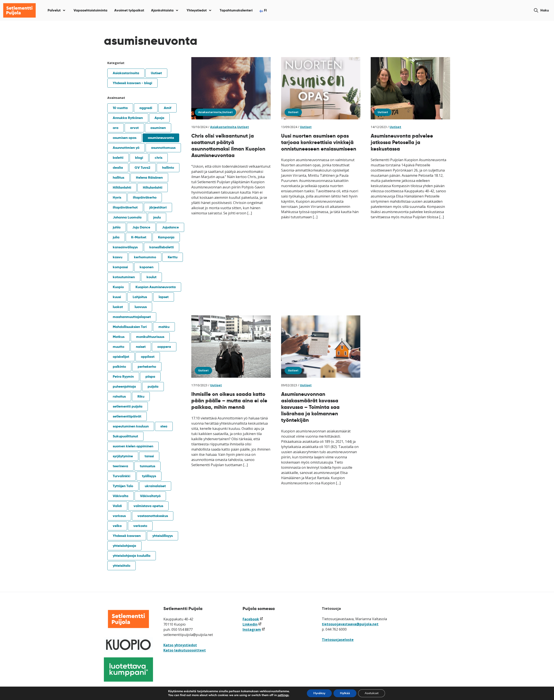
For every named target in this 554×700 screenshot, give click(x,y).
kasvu (117, 257)
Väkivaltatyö (150, 496)
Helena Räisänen (149, 177)
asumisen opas (124, 137)
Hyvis (117, 197)
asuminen (158, 127)
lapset (164, 297)
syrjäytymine (123, 456)
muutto (118, 346)
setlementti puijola (127, 406)
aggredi (145, 108)
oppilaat (148, 356)
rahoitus (119, 396)
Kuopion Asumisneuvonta (155, 287)
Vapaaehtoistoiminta (90, 10)
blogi (139, 157)
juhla (117, 227)
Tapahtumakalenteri (236, 10)
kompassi (120, 267)
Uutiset (156, 73)
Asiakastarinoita (126, 73)
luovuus (141, 307)
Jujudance (170, 227)
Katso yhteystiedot (180, 645)
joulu (157, 217)
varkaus (119, 516)
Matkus (118, 336)
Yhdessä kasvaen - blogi (132, 83)
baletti (118, 157)
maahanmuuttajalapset (132, 317)
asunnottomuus (163, 147)
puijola (153, 386)
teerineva (120, 466)
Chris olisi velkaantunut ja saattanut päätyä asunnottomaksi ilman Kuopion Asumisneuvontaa (228, 145)
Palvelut (54, 10)
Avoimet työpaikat (129, 10)
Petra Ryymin (123, 376)
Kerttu (172, 257)
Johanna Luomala (127, 217)
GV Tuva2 (142, 167)
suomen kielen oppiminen (133, 446)
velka (117, 525)
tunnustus (147, 466)
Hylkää (345, 693)
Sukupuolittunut (125, 436)
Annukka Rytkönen (128, 118)
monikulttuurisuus (150, 336)
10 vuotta (120, 108)
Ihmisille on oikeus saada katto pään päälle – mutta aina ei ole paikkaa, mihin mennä (229, 400)
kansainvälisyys (125, 247)
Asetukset (371, 693)
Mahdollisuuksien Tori (130, 326)
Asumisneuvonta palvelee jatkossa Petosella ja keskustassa (402, 142)
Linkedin (252, 624)
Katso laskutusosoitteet (184, 650)
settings (283, 695)
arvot (134, 127)
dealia (118, 167)
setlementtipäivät (127, 416)
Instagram (254, 629)
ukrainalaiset (155, 486)
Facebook (253, 619)
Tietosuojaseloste (338, 639)
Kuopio (118, 287)
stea (163, 426)
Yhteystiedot (197, 10)
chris (158, 157)
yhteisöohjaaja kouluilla (131, 555)
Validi (117, 506)
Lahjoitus (140, 297)
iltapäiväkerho (144, 197)
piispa (150, 376)
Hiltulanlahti (152, 187)
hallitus (118, 177)
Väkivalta (120, 496)
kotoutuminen (124, 277)
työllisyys (149, 476)
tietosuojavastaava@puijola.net (350, 624)
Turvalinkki (121, 476)
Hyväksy (319, 693)
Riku (140, 396)
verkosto (140, 525)
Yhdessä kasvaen (127, 535)
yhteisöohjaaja (124, 545)
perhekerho (147, 366)
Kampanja (166, 237)
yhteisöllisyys (162, 535)
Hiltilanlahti (122, 187)
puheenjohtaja (124, 386)
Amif (167, 108)
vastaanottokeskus (152, 516)
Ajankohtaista (162, 10)
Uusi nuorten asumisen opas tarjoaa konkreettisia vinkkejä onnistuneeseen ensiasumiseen (318, 142)
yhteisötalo (121, 565)
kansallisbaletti (161, 247)
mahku (163, 326)
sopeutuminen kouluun (131, 426)
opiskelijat (121, 356)
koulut (151, 277)
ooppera (164, 346)
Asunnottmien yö (126, 147)
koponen (146, 267)
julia (116, 237)
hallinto (168, 167)
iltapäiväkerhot (125, 207)
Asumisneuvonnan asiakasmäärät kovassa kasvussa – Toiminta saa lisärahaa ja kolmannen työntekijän (310, 407)
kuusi (117, 297)
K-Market (138, 237)
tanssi (149, 456)
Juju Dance (141, 227)
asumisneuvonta (161, 137)
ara (115, 127)
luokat (118, 307)
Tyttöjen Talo (123, 486)
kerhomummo (145, 257)
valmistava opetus (148, 506)
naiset (141, 346)
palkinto (119, 366)
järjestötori (158, 207)
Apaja (159, 118)
